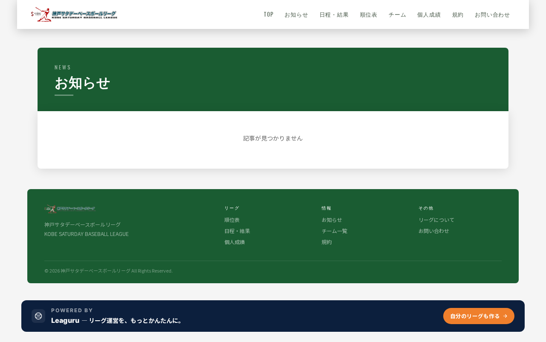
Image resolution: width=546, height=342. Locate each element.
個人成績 (429, 14)
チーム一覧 (334, 230)
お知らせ (296, 14)
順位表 (369, 14)
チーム (397, 14)
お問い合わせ (492, 14)
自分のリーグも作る (475, 316)
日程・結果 (334, 14)
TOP (268, 14)
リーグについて (436, 219)
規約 (458, 14)
